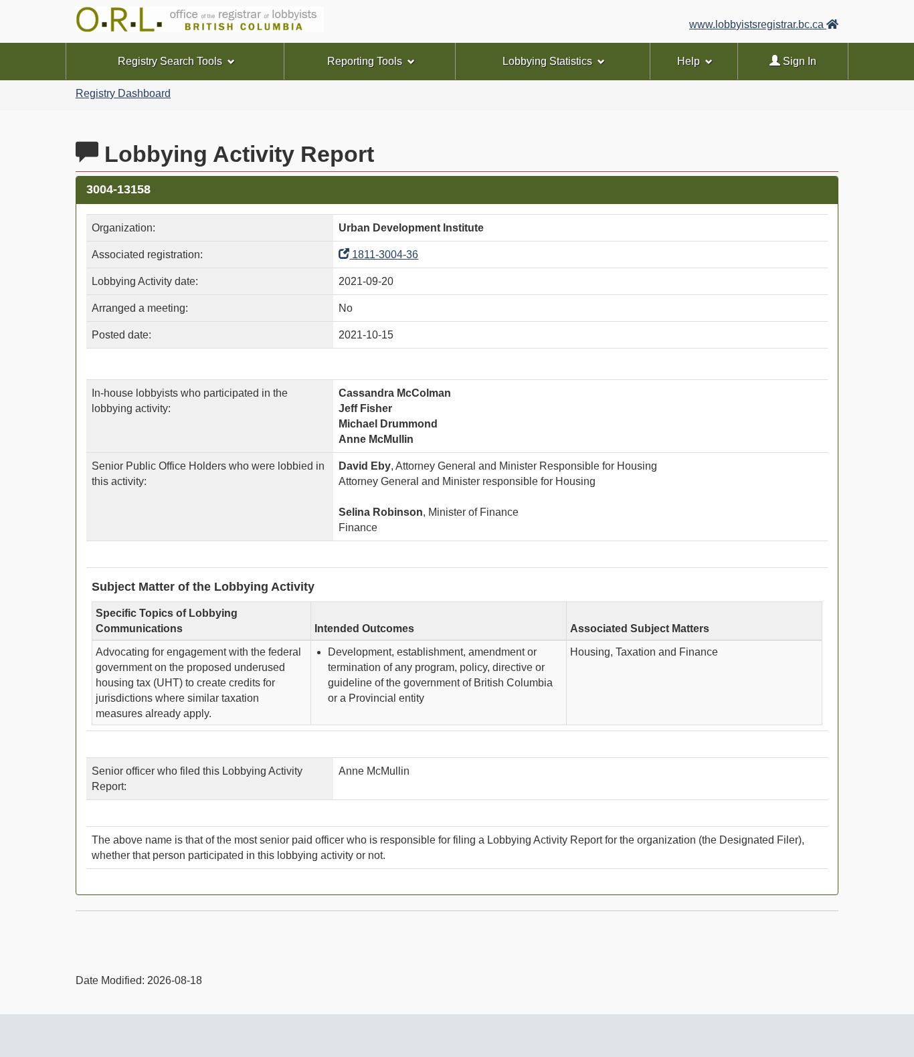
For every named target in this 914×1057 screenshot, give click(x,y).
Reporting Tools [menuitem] (364, 61)
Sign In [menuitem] (798, 61)
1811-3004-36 (383, 254)
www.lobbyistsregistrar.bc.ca (757, 24)
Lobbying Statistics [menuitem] (547, 61)
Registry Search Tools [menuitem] (170, 61)
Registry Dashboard (123, 93)
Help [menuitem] (688, 61)
